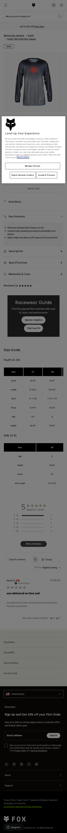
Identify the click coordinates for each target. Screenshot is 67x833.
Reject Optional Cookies (23, 175)
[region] (33, 149)
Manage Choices (32, 166)
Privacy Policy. (23, 157)
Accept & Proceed (46, 175)
